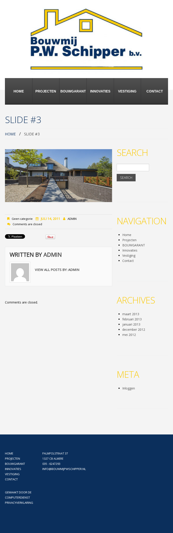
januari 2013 (131, 324)
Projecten (45, 91)
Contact (154, 91)
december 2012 (133, 329)
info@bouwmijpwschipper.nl (64, 469)
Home (19, 91)
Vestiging (127, 91)
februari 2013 (132, 319)
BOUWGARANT (73, 91)
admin (72, 219)
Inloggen (128, 388)
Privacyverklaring (19, 503)
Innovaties (100, 91)
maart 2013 (130, 314)
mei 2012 (129, 335)
